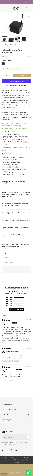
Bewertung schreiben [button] (16, 309)
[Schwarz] (3, 63)
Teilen (6, 257)
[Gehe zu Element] (4, 39)
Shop (6, 45)
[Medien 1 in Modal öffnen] (28, 16)
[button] (9, 297)
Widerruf (4, 474)
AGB (23, 470)
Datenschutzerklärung (16, 470)
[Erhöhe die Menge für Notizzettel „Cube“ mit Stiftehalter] (9, 76)
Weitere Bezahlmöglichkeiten (16, 85)
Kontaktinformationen (19, 472)
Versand (11, 472)
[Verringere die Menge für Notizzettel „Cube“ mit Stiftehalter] (3, 76)
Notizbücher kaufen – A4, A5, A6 (19, 45)
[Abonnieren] (28, 437)
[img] (6, 320)
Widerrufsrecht (6, 470)
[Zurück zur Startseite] (2, 44)
